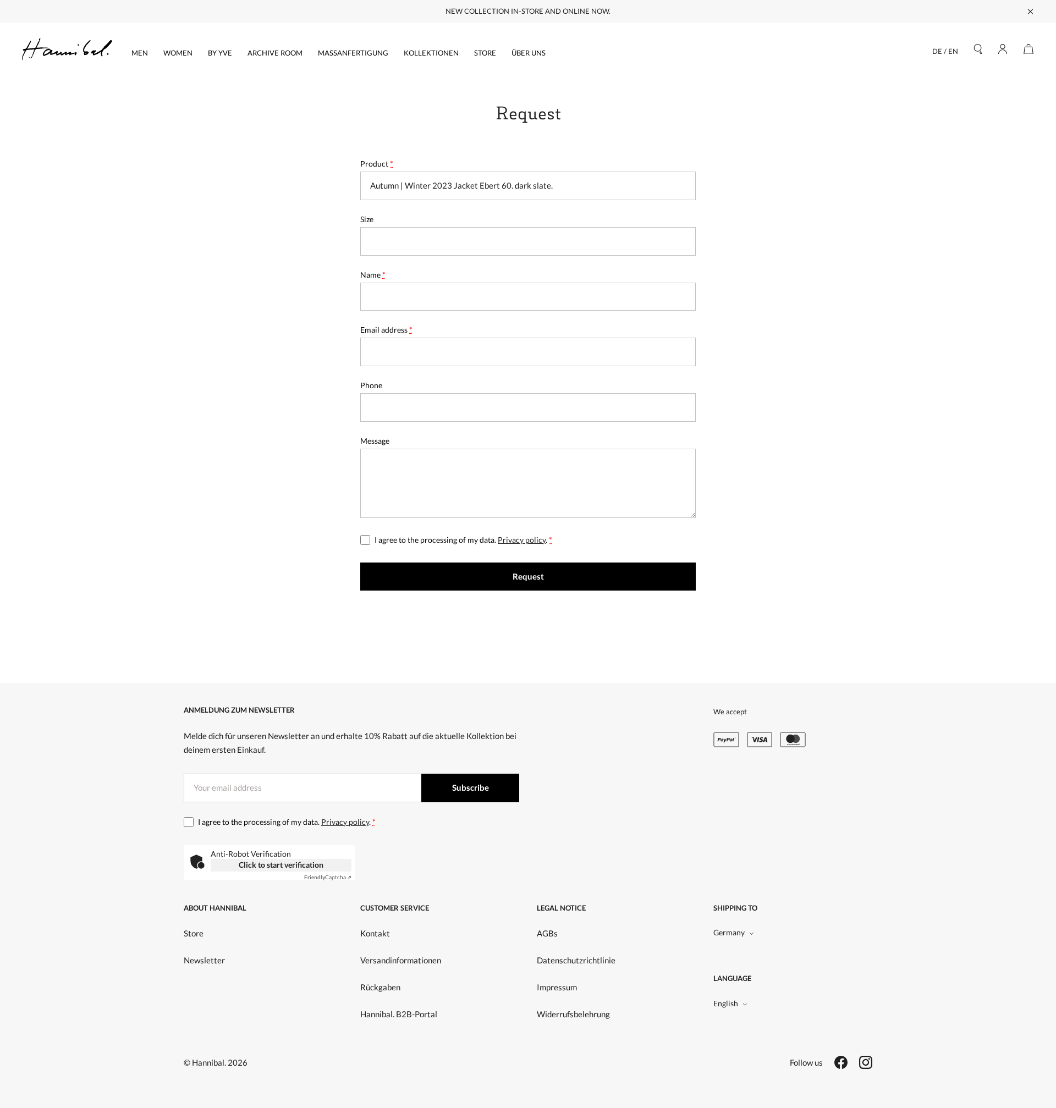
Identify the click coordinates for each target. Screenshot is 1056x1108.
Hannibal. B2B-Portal (398, 1014)
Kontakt (375, 933)
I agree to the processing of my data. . (463, 539)
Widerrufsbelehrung (573, 1014)
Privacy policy (522, 539)
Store (485, 52)
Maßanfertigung (353, 52)
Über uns (529, 52)
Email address (386, 329)
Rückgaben (380, 987)
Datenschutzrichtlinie (576, 960)
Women (178, 52)
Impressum (557, 987)
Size (366, 219)
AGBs (547, 933)
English (725, 1003)
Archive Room (275, 52)
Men (139, 52)
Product (376, 163)
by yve (220, 52)
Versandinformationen (400, 960)
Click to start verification (281, 864)
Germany (729, 932)
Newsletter (204, 960)
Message (374, 440)
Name (373, 274)
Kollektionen (431, 52)
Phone (371, 385)
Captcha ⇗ (327, 877)
